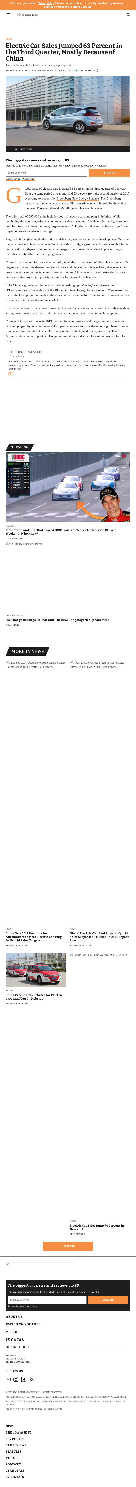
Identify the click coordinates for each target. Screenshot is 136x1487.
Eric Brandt (77, 1234)
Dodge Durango (15, 616)
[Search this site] (128, 15)
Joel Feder (12, 625)
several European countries (61, 326)
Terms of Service (13, 179)
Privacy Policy (46, 3)
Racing (10, 526)
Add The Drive (86, 70)
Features (13, 1451)
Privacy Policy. (28, 179)
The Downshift (18, 1432)
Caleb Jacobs (14, 538)
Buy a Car (15, 1339)
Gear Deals (15, 1470)
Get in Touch (17, 1347)
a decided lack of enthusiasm (96, 336)
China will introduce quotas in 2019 (29, 321)
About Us (14, 1317)
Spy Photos (15, 1439)
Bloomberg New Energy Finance (77, 198)
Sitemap (11, 1355)
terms (116, 1401)
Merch (11, 1332)
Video (10, 1458)
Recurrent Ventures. (25, 1392)
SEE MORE (68, 1246)
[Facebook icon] (23, 1379)
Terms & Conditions (18, 1362)
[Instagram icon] (15, 1379)
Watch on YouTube (23, 1324)
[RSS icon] (31, 1379)
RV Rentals (15, 1477)
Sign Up (109, 172)
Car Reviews (16, 1445)
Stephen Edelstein (17, 70)
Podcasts (14, 1464)
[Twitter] (10, 374)
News (9, 39)
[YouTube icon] (8, 1379)
